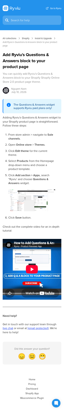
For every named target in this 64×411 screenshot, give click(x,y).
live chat (8, 328)
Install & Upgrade (43, 38)
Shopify (25, 38)
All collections (9, 38)
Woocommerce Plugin (32, 398)
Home (32, 379)
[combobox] (35, 20)
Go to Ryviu (55, 8)
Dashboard (32, 388)
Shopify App (32, 393)
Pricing (32, 384)
